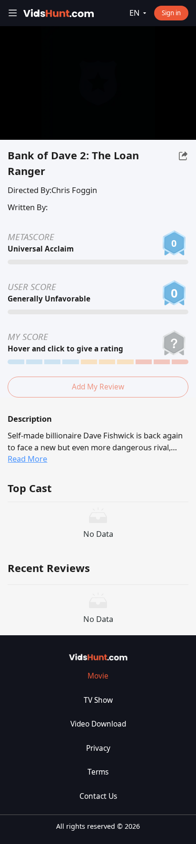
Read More (27, 458)
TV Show (98, 700)
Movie (98, 676)
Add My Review (98, 387)
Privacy (98, 748)
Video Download (98, 724)
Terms (98, 772)
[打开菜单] (13, 13)
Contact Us (98, 796)
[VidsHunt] (58, 13)
